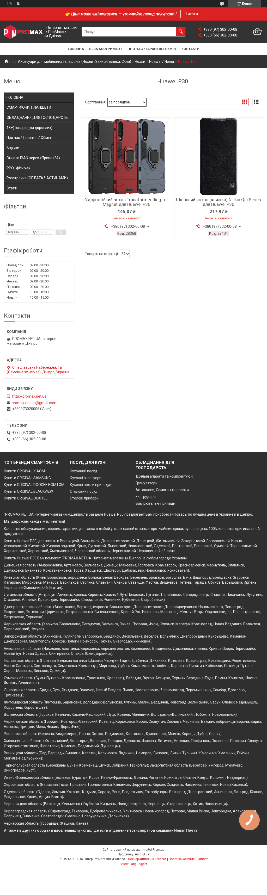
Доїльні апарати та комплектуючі (164, 476)
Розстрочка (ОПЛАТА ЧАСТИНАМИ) (37, 178)
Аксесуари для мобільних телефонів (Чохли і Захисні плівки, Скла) (74, 61)
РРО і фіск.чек (18, 168)
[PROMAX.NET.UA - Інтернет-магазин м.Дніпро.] (23, 32)
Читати (191, 13)
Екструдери (146, 497)
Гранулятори (146, 483)
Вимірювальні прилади (155, 503)
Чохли (140, 61)
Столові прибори (84, 498)
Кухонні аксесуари (85, 478)
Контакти (190, 49)
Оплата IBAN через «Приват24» (33, 158)
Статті (12, 188)
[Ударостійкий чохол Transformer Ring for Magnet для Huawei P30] (126, 157)
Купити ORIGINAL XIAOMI (25, 471)
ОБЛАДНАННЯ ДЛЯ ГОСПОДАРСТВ (37, 117)
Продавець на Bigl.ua (133, 854)
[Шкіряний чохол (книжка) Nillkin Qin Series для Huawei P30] (218, 157)
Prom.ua (159, 849)
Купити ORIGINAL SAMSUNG (27, 478)
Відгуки (13, 148)
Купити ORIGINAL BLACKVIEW (28, 491)
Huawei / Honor (161, 61)
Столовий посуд (84, 491)
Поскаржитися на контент (147, 859)
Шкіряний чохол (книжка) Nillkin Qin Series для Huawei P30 (218, 202)
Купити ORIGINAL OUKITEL (25, 498)
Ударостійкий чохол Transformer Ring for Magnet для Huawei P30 (126, 202)
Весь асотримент (105, 49)
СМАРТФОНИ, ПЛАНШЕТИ (29, 107)
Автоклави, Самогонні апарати (162, 490)
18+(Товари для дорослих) (29, 128)
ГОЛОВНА (15, 97)
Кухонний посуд (83, 471)
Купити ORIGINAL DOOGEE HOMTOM (34, 485)
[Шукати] (180, 31)
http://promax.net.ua (29, 396)
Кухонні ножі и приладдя (91, 485)
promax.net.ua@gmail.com (34, 403)
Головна (76, 49)
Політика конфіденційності (189, 859)
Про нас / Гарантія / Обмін (152, 49)
